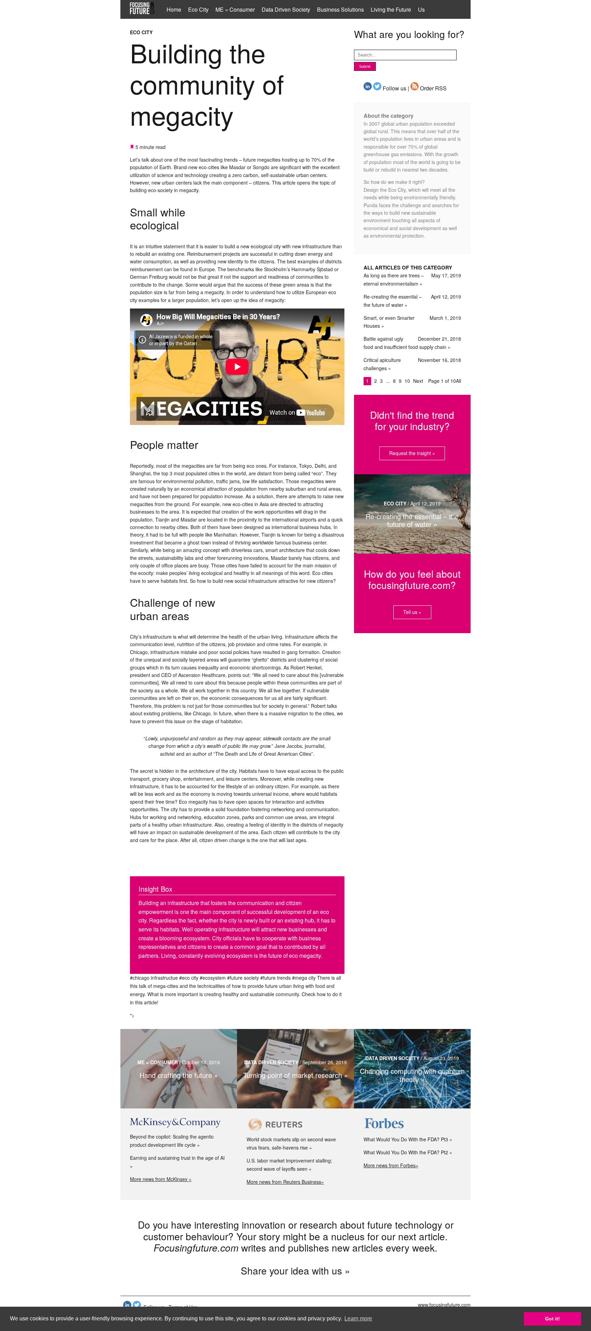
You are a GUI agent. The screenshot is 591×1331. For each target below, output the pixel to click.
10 (408, 380)
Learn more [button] (358, 1318)
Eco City (198, 9)
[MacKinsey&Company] (178, 1123)
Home (174, 9)
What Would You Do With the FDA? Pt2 (406, 1152)
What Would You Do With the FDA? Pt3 (406, 1139)
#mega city (304, 977)
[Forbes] (412, 1124)
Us (421, 9)
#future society (243, 977)
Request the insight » (412, 453)
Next (418, 380)
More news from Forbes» (391, 1165)
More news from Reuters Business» (285, 1181)
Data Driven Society (286, 9)
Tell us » (412, 611)
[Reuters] (295, 1124)
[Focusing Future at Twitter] (377, 88)
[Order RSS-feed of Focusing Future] (414, 88)
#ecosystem (213, 977)
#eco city (188, 977)
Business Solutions (340, 9)
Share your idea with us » (295, 1270)
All (458, 380)
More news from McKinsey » (161, 1179)
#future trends (275, 977)
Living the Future (391, 9)
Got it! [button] (552, 1318)
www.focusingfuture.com (444, 1304)
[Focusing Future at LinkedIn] (368, 88)
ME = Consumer (235, 9)
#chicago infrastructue (154, 977)
